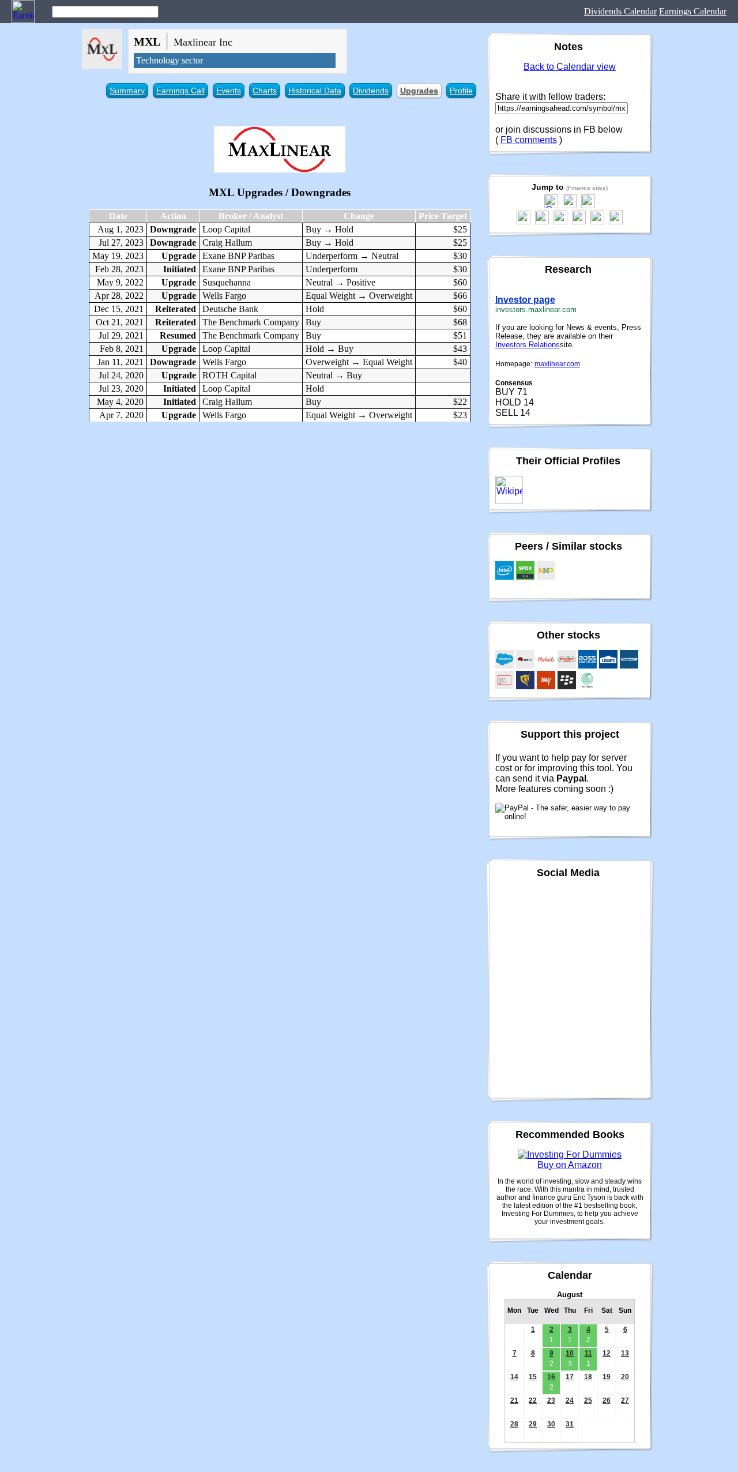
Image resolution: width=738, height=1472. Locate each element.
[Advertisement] (279, 514)
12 (607, 1353)
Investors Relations (527, 344)
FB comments (528, 140)
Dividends (371, 91)
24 (570, 1400)
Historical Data (314, 91)
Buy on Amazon (569, 1165)
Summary (127, 91)
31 (570, 1424)
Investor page (525, 300)
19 (607, 1377)
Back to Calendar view (570, 67)
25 (588, 1400)
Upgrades (419, 91)
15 (533, 1377)
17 (570, 1377)
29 (533, 1424)
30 (551, 1424)
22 (533, 1400)
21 (514, 1400)
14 (514, 1377)
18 (588, 1377)
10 (570, 1353)
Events (228, 91)
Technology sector (169, 60)
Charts (265, 91)
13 (625, 1353)
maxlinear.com (557, 364)
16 (551, 1377)
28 (514, 1424)
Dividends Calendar (620, 11)
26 (607, 1400)
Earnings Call (180, 91)
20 (625, 1377)
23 (551, 1400)
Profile (461, 91)
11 (588, 1353)
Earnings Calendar (692, 11)
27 (625, 1400)
